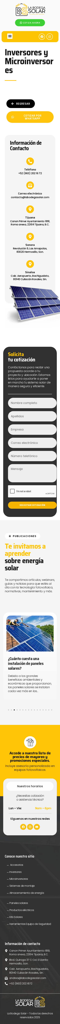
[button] (9, 36)
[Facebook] (42, 36)
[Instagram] (49, 36)
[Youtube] (37, 827)
